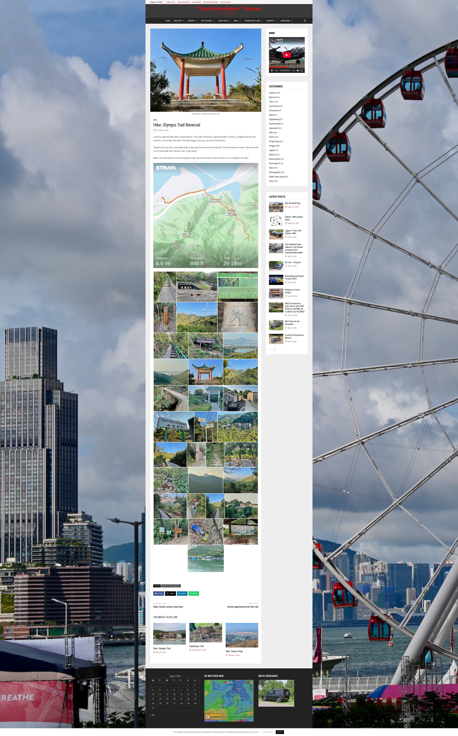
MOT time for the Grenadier (292, 322)
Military (272, 154)
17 (153, 698)
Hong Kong (285, 21)
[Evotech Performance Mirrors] (276, 335)
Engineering (274, 119)
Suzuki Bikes (196, 2)
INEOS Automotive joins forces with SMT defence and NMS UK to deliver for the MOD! (294, 307)
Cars (271, 101)
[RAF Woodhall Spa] (276, 203)
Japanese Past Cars (252, 21)
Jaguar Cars (170, 2)
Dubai (271, 114)
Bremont (273, 97)
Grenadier (273, 128)
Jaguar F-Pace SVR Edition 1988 (293, 232)
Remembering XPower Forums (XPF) (294, 277)
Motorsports (274, 163)
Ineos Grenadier (183, 2)
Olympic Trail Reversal (171, 586)
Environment (274, 123)
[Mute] (298, 70)
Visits (271, 181)
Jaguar (272, 150)
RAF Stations (206, 21)
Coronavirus (274, 106)
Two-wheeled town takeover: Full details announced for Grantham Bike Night (294, 248)
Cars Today (223, 21)
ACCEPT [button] (280, 732)
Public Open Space (277, 176)
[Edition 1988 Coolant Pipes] (276, 217)
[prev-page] (271, 349)
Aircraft (191, 21)
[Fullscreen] (301, 70)
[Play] (272, 70)
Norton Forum (225, 2)
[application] (287, 55)
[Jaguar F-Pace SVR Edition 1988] (276, 231)
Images (272, 145)
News (271, 167)
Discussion (273, 110)
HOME (168, 21)
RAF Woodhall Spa (292, 203)
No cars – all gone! (293, 262)
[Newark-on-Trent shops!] (276, 290)
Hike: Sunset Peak (234, 651)
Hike (155, 120)
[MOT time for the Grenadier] (276, 321)
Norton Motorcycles (210, 2)
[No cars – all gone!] (276, 262)
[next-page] (275, 349)
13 (174, 694)
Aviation (272, 92)
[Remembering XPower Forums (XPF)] (276, 276)
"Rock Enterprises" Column (229, 8)
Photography (275, 172)
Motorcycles (274, 159)
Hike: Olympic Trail (161, 648)
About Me (178, 21)
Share (160, 593)
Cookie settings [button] (267, 732)
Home (271, 136)
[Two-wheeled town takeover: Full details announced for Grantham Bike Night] (276, 244)
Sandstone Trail (196, 646)
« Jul (152, 715)
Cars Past (270, 21)
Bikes (236, 21)
